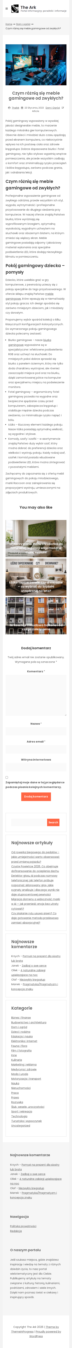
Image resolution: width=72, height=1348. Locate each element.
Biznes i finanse (21, 1017)
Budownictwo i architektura (28, 1022)
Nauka (15, 1083)
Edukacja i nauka (22, 1036)
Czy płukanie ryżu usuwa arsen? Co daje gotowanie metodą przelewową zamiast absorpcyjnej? (34, 917)
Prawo (15, 1097)
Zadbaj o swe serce (34, 966)
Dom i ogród (23, 24)
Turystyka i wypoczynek (26, 1121)
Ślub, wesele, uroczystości (27, 1107)
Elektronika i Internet (24, 1041)
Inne (14, 1055)
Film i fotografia (21, 1050)
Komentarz (36, 671)
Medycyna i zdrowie (24, 1069)
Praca (15, 1093)
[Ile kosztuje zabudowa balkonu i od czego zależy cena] (36, 615)
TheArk (15, 107)
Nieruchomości (21, 1088)
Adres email (36, 741)
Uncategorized (20, 1125)
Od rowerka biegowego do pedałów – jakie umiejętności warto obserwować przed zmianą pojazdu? (35, 856)
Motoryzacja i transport (26, 1079)
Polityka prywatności (23, 1226)
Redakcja (16, 1231)
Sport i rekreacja (21, 1111)
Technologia (19, 1116)
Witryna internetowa (36, 760)
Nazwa (36, 724)
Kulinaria (16, 1060)
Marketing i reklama (24, 1064)
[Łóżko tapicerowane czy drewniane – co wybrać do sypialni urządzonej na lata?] (36, 577)
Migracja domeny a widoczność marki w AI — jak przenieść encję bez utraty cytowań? (35, 903)
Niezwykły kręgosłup (32, 979)
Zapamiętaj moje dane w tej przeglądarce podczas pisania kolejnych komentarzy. (35, 785)
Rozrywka (17, 1102)
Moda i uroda (19, 1074)
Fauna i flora (19, 1046)
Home (9, 24)
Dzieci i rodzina (20, 1032)
